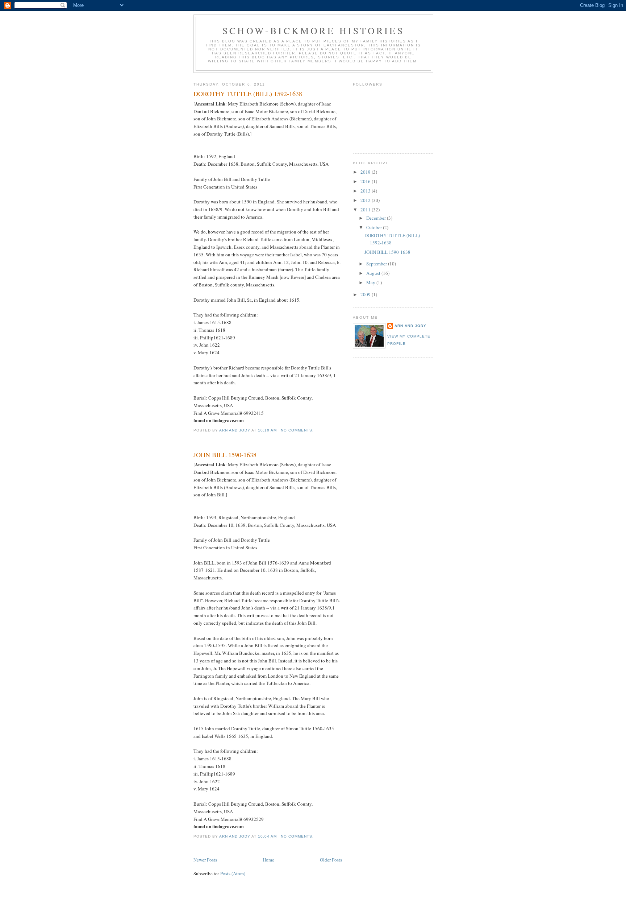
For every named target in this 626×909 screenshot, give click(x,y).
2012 (366, 200)
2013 (366, 190)
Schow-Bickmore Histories (313, 30)
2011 (366, 209)
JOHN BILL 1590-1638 (224, 454)
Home (268, 859)
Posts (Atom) (232, 873)
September (377, 263)
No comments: (298, 430)
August (373, 273)
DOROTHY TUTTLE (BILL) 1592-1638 (247, 93)
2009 (366, 294)
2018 (366, 172)
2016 (366, 181)
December (376, 218)
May (371, 282)
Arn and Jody (410, 326)
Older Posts (331, 859)
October (374, 227)
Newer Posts (205, 859)
